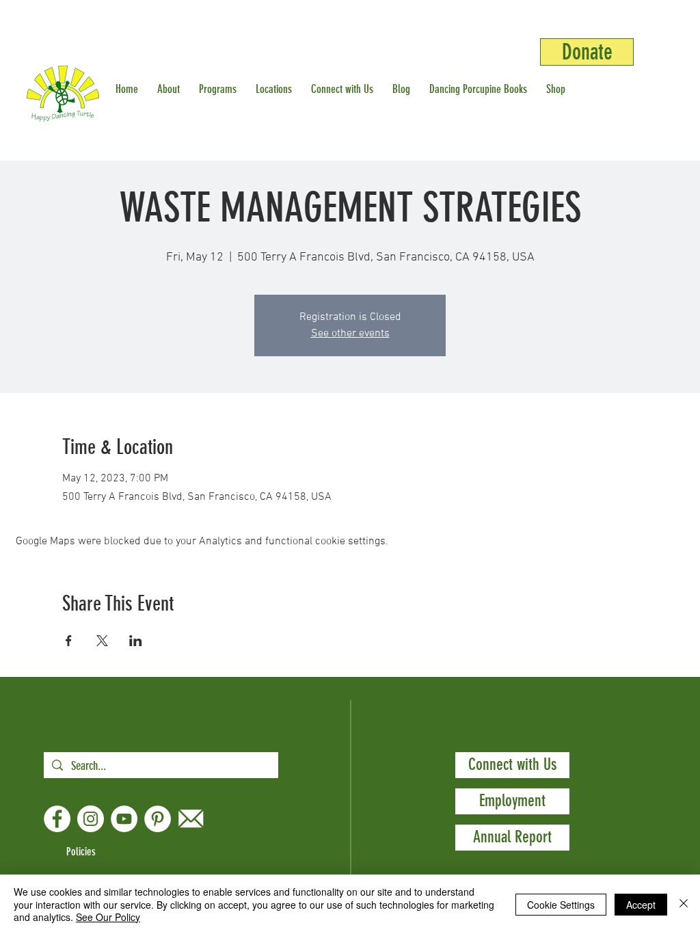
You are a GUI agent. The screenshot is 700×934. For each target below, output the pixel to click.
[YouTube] (124, 818)
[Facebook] (57, 818)
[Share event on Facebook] (68, 640)
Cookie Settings (561, 904)
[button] (171, 89)
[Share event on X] (102, 640)
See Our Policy (108, 917)
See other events (350, 334)
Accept (641, 904)
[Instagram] (90, 818)
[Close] (683, 904)
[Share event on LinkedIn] (135, 640)
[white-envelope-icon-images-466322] (191, 818)
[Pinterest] (157, 818)
